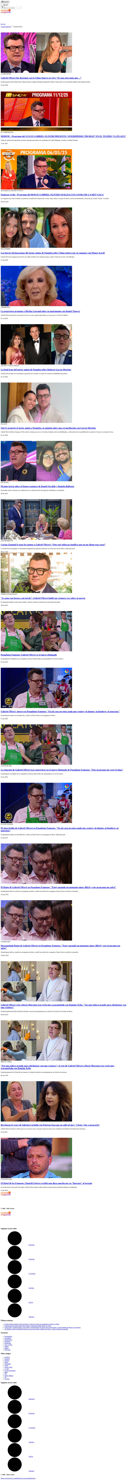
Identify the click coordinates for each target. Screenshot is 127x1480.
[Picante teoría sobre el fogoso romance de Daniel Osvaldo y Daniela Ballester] (63, 459)
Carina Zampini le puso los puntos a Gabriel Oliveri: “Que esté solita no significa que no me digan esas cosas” (53, 544)
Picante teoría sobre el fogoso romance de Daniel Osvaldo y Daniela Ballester (37, 486)
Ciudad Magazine (6, 26)
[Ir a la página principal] (15, 22)
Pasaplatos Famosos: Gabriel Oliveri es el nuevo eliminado (29, 655)
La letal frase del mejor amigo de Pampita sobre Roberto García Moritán (36, 369)
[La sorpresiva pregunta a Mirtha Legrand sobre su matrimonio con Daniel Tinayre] (63, 283)
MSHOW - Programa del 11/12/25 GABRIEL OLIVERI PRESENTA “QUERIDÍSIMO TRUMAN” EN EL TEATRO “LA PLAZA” (63, 136)
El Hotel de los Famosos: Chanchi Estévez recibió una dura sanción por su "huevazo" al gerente (46, 1183)
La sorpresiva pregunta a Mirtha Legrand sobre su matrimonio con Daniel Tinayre (40, 311)
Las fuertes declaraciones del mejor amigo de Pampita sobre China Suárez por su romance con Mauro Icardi (53, 253)
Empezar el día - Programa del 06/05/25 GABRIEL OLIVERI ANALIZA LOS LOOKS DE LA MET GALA (52, 194)
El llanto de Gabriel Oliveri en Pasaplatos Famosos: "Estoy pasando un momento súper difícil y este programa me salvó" (58, 887)
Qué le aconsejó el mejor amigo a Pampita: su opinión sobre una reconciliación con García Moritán (48, 428)
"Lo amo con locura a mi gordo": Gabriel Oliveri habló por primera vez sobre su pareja (43, 598)
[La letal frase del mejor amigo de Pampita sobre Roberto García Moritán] (63, 342)
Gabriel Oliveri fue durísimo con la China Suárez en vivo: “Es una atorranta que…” (41, 78)
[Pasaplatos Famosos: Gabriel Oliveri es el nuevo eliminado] (63, 629)
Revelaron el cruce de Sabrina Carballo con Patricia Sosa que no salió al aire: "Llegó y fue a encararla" (50, 1125)
